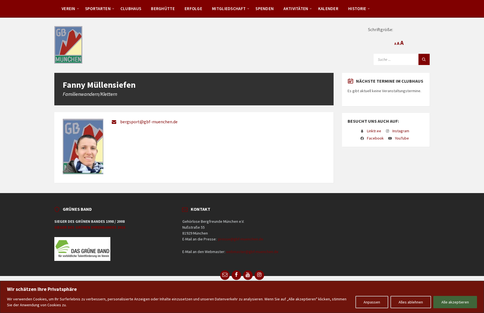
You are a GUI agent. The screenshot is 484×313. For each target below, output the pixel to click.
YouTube (402, 138)
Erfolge (193, 8)
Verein (68, 8)
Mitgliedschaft (229, 8)
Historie (357, 8)
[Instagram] (259, 275)
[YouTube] (248, 275)
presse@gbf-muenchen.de (240, 239)
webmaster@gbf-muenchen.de (252, 251)
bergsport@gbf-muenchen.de (149, 121)
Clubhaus (130, 8)
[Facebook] (236, 275)
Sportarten (98, 8)
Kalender (328, 8)
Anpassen (372, 302)
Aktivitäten (295, 8)
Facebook (375, 138)
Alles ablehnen (411, 302)
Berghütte (163, 8)
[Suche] (424, 59)
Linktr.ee (374, 130)
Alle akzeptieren (455, 302)
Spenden (264, 8)
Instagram (400, 130)
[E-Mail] (225, 275)
